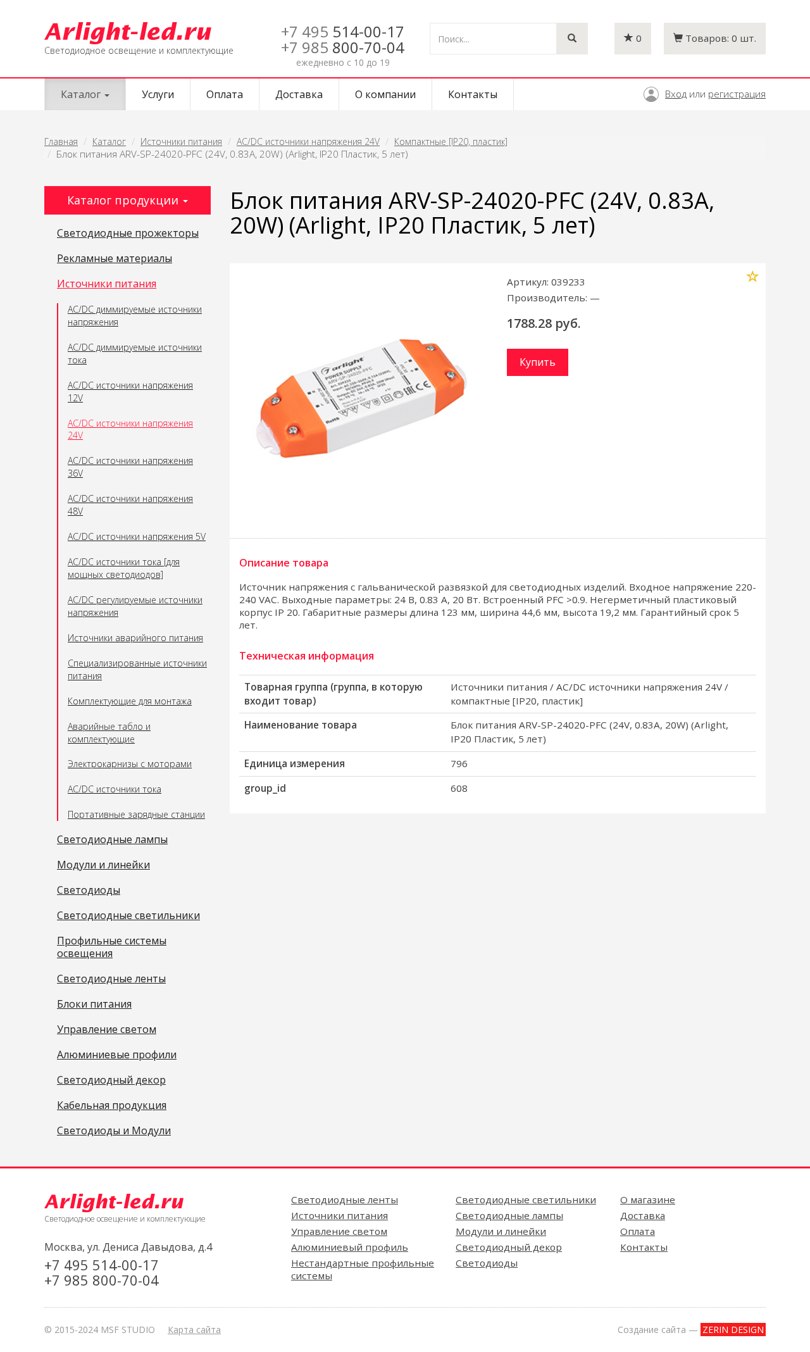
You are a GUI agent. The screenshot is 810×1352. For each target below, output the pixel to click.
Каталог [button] (82, 94)
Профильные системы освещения (111, 947)
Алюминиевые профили (117, 1055)
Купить (538, 362)
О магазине (647, 1199)
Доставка (299, 94)
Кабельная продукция (111, 1105)
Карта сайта (194, 1330)
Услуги (158, 94)
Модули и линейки (103, 865)
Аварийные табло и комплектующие (109, 732)
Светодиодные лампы (112, 840)
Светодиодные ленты (111, 979)
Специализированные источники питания (137, 669)
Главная (61, 141)
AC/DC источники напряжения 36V (130, 466)
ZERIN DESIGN (733, 1330)
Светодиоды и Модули (114, 1131)
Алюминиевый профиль (349, 1247)
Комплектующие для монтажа (130, 701)
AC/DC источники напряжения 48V (130, 504)
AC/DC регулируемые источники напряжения (135, 606)
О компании (385, 94)
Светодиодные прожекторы (128, 233)
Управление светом (106, 1029)
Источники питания (181, 141)
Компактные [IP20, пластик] (451, 141)
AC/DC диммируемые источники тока (135, 353)
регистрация (737, 93)
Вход (676, 93)
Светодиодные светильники (128, 916)
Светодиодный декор (111, 1080)
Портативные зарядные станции (136, 814)
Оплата (224, 94)
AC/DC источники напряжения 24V (308, 141)
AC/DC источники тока (114, 789)
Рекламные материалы (114, 259)
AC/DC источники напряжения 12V (130, 391)
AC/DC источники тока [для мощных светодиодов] (124, 568)
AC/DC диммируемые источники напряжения (135, 315)
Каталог (109, 141)
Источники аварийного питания (135, 638)
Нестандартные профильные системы (362, 1269)
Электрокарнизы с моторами (130, 764)
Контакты (472, 94)
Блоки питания (94, 1004)
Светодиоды (88, 890)
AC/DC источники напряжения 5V (137, 536)
